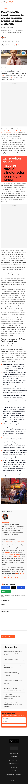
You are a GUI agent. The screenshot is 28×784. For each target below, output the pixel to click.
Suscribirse (14, 725)
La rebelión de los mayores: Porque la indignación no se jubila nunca (12, 130)
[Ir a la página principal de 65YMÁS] (7, 2)
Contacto (14, 767)
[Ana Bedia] (2, 37)
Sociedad (7, 27)
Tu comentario (4, 618)
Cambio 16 (7, 552)
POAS (12, 77)
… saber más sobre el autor (10, 577)
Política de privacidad (14, 760)
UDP (3, 75)
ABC (16, 573)
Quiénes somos (14, 753)
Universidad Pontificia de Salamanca (14, 541)
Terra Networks (15, 554)
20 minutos (16, 556)
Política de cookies (14, 763)
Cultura (5, 8)
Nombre (3, 604)
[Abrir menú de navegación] (25, 2)
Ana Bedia (7, 37)
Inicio (2, 27)
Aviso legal (14, 756)
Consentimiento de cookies (14, 774)
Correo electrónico (5, 611)
